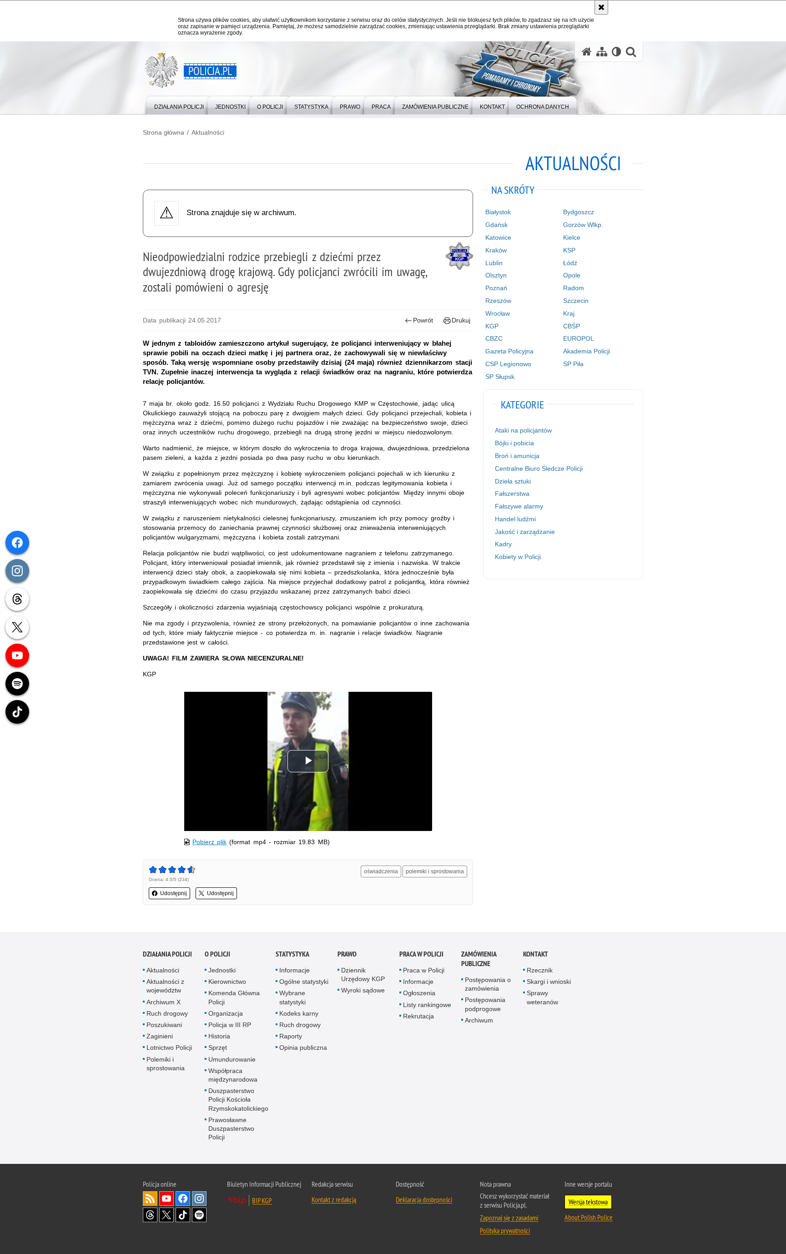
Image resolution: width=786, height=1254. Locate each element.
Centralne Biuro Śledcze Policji (539, 468)
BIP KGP (262, 1200)
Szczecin (576, 300)
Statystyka (292, 954)
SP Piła (573, 364)
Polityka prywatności (505, 1230)
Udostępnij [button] (173, 893)
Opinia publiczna (303, 1047)
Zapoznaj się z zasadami (509, 1217)
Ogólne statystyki (303, 981)
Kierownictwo (227, 981)
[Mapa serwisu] (601, 51)
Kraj (568, 313)
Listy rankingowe (427, 1004)
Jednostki (222, 970)
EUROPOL (578, 338)
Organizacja (225, 1013)
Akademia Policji (586, 351)
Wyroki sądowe (363, 990)
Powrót (423, 320)
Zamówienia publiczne (478, 958)
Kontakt (535, 954)
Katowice (498, 237)
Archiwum (479, 1020)
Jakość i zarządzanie (525, 531)
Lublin (494, 263)
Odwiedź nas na (166, 1198)
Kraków (496, 250)
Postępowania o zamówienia (488, 984)
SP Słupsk (499, 376)
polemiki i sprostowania (435, 871)
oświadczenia (381, 871)
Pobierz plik (209, 842)
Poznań (496, 288)
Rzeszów (498, 300)
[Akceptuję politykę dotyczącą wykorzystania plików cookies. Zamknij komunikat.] (601, 7)
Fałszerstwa (512, 493)
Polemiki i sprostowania (165, 1064)
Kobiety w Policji (518, 556)
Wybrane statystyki (292, 997)
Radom (573, 288)
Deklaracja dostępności (424, 1199)
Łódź (570, 263)
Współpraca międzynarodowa (232, 1075)
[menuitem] (179, 105)
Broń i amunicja (517, 455)
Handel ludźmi (515, 519)
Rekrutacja (418, 1016)
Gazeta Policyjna (509, 351)
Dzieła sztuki (513, 481)
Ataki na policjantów (523, 430)
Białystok (498, 212)
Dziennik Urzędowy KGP (363, 974)
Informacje (294, 970)
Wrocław (497, 313)
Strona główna (163, 132)
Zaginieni (159, 1036)
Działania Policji (167, 954)
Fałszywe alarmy (519, 506)
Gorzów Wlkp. (583, 224)
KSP (569, 250)
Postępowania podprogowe (485, 1004)
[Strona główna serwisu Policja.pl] (587, 51)
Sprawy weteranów (542, 997)
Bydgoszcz (578, 212)
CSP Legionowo (508, 364)
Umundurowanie (232, 1059)
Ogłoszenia (419, 993)
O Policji (217, 954)
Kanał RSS (150, 1198)
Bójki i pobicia (514, 443)
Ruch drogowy (167, 1013)
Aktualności (207, 132)
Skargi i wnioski (549, 981)
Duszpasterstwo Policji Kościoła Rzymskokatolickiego (238, 1099)
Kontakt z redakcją (334, 1199)
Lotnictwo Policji (169, 1047)
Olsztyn (496, 275)
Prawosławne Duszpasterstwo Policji (231, 1128)
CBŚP (571, 326)
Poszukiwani (164, 1024)
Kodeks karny (298, 1013)
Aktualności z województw (165, 986)
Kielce (571, 237)
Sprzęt (217, 1047)
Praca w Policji (421, 954)
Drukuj (461, 320)
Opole (571, 275)
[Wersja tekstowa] (616, 51)
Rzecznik (540, 970)
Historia (219, 1036)
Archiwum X (163, 1002)
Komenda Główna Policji (234, 997)
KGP (492, 326)
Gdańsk (496, 224)
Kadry (503, 544)
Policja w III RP (229, 1024)
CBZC (494, 338)
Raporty (290, 1036)
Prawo (347, 954)
